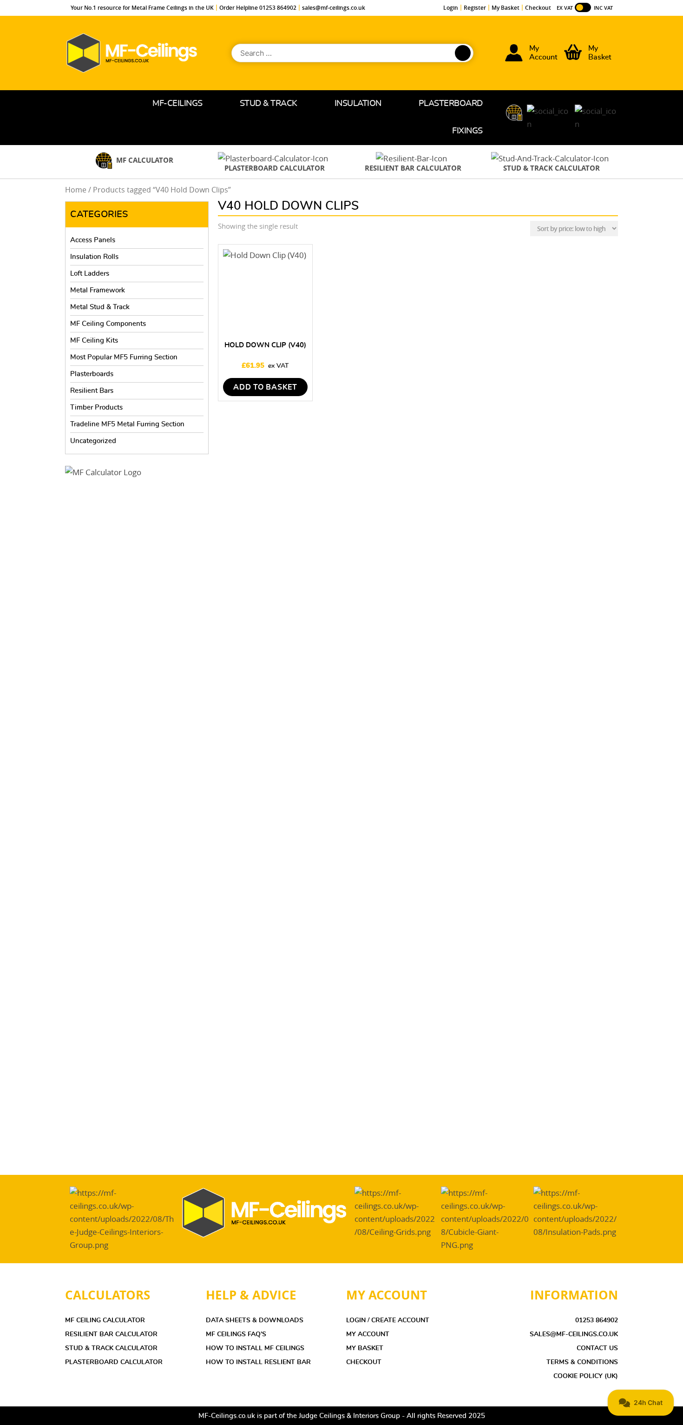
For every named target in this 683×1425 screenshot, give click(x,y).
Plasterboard (451, 103)
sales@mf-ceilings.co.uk (333, 8)
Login (450, 8)
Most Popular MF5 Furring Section (123, 357)
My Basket (505, 8)
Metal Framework (97, 290)
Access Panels (92, 240)
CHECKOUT (363, 1362)
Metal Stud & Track (100, 307)
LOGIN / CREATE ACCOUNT (387, 1320)
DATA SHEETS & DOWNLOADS (254, 1320)
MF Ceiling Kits (94, 340)
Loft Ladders (89, 273)
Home (119, 104)
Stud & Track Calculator (111, 1348)
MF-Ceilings (177, 103)
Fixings (467, 131)
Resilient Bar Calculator (111, 1334)
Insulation (358, 103)
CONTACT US (597, 1348)
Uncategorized (93, 440)
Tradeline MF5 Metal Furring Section (127, 424)
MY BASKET (364, 1348)
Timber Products (96, 407)
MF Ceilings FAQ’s (236, 1334)
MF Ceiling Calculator (105, 1320)
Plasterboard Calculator (114, 1362)
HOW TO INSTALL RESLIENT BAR (258, 1362)
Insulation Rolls (94, 256)
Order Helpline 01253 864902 (257, 8)
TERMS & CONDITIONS (582, 1362)
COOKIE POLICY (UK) (585, 1376)
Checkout (538, 8)
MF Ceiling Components (108, 323)
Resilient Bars (91, 390)
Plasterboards (91, 374)
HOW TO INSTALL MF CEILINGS (255, 1348)
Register (475, 8)
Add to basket (265, 387)
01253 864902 (596, 1320)
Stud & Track (268, 103)
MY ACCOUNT (367, 1334)
